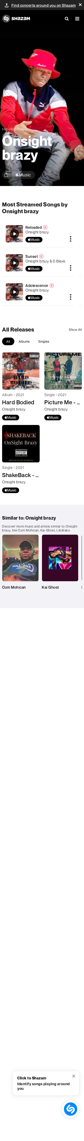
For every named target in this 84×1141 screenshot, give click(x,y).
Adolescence (36, 285)
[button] (80, 4)
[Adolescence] (14, 292)
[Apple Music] (10, 417)
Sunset (31, 256)
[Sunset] (14, 263)
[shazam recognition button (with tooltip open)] (70, 1109)
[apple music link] (23, 175)
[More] (71, 239)
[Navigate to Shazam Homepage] (16, 19)
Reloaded (33, 227)
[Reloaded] (14, 234)
